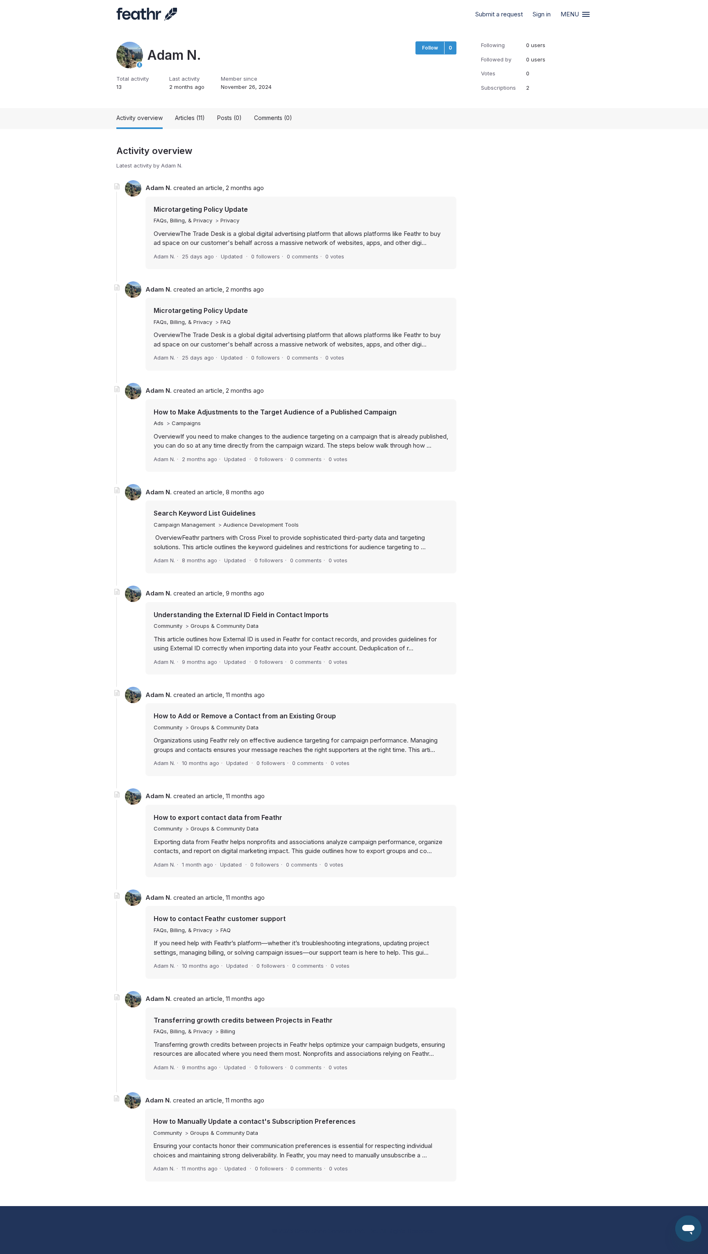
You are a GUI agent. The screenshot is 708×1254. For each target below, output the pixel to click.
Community (168, 625)
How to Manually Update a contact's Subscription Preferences (254, 1121)
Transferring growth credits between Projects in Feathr (243, 1020)
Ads (158, 423)
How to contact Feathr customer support (220, 918)
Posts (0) (229, 117)
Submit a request (499, 14)
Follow (430, 48)
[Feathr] (146, 14)
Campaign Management (184, 524)
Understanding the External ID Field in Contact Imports (241, 615)
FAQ (225, 322)
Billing (227, 1031)
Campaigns (186, 423)
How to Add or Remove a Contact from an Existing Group (245, 716)
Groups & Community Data (225, 625)
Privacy (229, 220)
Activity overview (139, 117)
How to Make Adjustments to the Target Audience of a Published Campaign (275, 412)
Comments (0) (273, 117)
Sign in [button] (542, 14)
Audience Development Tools (261, 524)
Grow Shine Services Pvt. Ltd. (336, 1231)
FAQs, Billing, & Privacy (183, 220)
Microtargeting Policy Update (201, 209)
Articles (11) (190, 117)
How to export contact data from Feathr (218, 817)
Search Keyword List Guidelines (205, 513)
